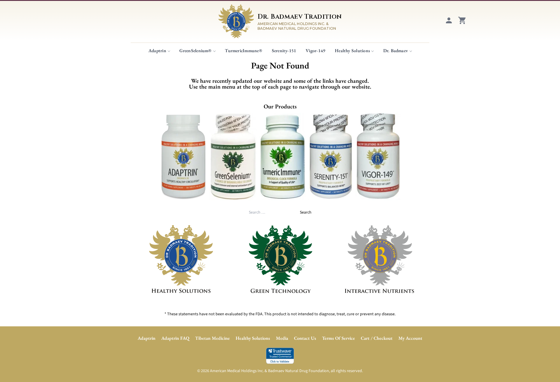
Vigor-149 (315, 50)
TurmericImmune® (243, 50)
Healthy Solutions (352, 50)
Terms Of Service (338, 338)
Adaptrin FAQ (175, 338)
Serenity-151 (284, 50)
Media (282, 338)
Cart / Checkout (377, 338)
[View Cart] (462, 23)
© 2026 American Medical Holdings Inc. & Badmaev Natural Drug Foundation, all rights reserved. (280, 371)
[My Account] (448, 23)
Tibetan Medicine (212, 338)
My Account (410, 338)
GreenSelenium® (195, 50)
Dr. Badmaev (395, 50)
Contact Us (305, 338)
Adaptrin (157, 50)
